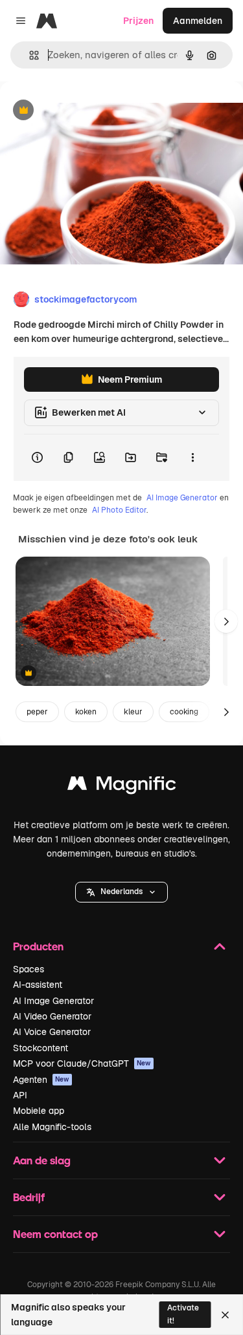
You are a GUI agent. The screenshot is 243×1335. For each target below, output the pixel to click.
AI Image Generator (182, 498)
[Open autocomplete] (29, 55)
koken (86, 712)
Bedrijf (29, 1197)
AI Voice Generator (52, 1032)
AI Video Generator (52, 1016)
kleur (133, 712)
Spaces (28, 969)
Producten (38, 946)
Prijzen (138, 21)
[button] (121, 892)
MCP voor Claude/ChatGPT (82, 1063)
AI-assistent (37, 984)
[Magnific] (121, 786)
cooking (184, 712)
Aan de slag (42, 1160)
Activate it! (183, 1314)
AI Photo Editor (119, 510)
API (20, 1095)
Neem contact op (55, 1234)
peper (37, 712)
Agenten (41, 1079)
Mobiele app (38, 1110)
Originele (85, 111)
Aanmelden (197, 21)
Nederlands (121, 891)
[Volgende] (226, 621)
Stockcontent (40, 1048)
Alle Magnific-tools (52, 1127)
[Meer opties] (192, 458)
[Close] (225, 1315)
